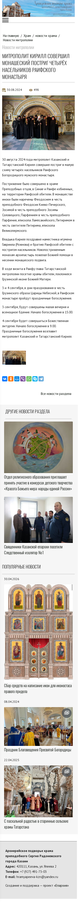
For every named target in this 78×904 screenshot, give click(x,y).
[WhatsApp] (29, 378)
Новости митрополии (18, 40)
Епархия (61, 885)
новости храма (46, 36)
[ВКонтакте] (4, 378)
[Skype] (35, 378)
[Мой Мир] (16, 378)
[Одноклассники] (10, 378)
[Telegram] (41, 378)
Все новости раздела (56, 394)
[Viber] (22, 378)
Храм (27, 36)
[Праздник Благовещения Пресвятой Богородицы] (38, 726)
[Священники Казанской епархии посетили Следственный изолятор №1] (38, 520)
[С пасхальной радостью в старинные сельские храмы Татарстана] (38, 791)
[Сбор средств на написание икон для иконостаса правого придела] (38, 633)
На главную (11, 36)
